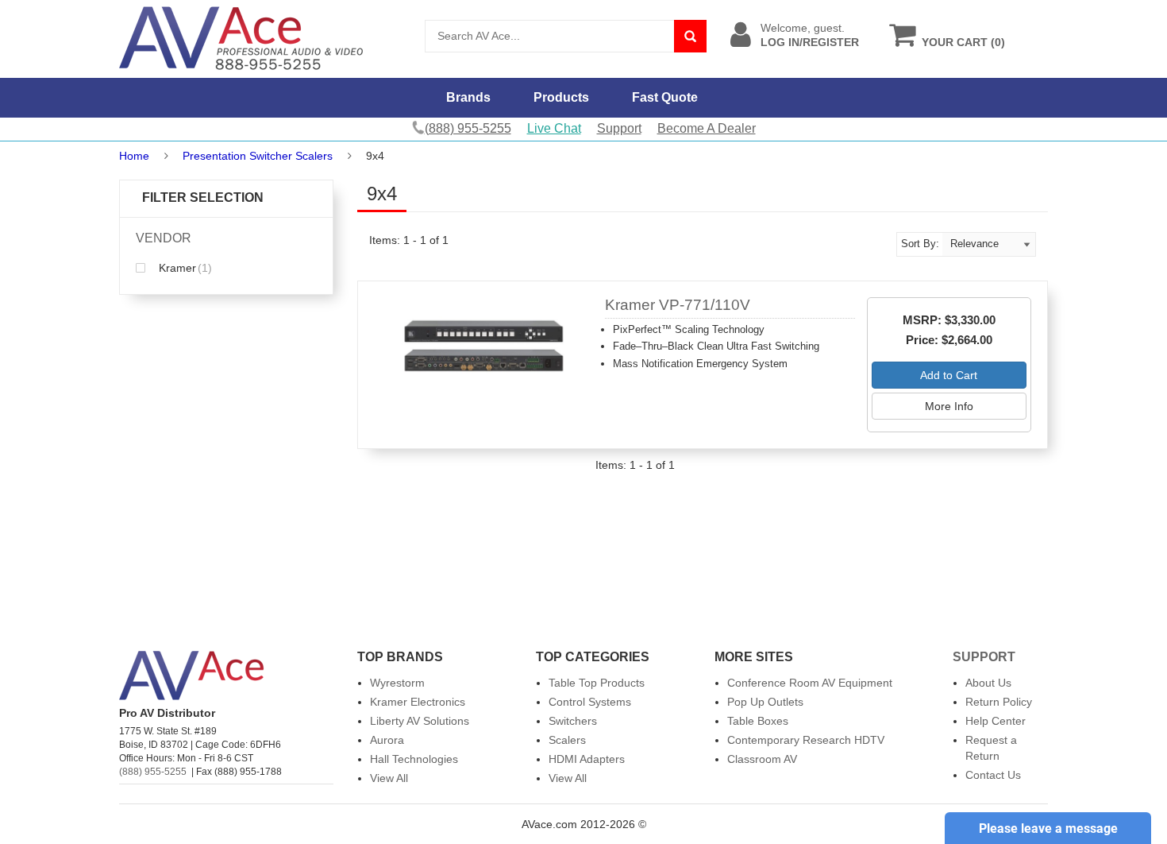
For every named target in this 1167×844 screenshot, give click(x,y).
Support (619, 128)
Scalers (567, 740)
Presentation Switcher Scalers (258, 155)
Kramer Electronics (417, 701)
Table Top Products (597, 682)
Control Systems (590, 701)
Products (561, 97)
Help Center (995, 720)
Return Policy (998, 701)
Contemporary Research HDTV (805, 740)
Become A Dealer (706, 128)
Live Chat (554, 128)
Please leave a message (1048, 828)
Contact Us (993, 775)
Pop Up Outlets (765, 701)
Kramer (184, 268)
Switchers (573, 720)
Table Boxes (757, 720)
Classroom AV (762, 759)
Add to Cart (948, 375)
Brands (468, 97)
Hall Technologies (414, 759)
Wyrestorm (397, 682)
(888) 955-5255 (153, 771)
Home (134, 155)
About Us (988, 682)
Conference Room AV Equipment (809, 682)
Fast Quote (665, 97)
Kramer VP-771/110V (677, 304)
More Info (949, 406)
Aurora (387, 740)
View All (389, 778)
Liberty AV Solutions (419, 720)
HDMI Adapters (587, 759)
